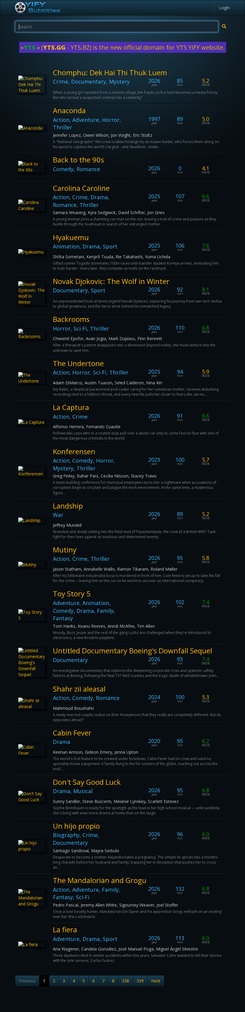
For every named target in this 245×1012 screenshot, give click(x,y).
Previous (27, 981)
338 (125, 981)
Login (224, 7)
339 (140, 981)
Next (155, 981)
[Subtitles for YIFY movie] (37, 7)
